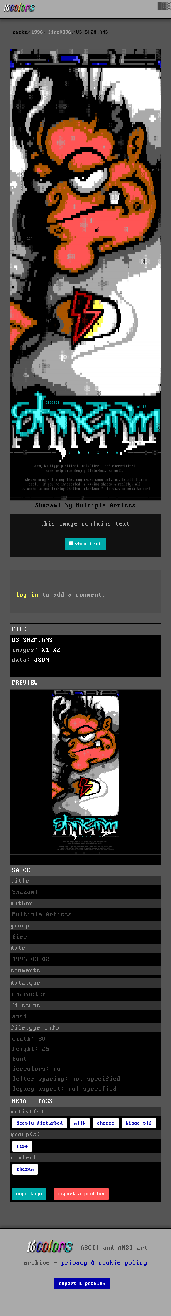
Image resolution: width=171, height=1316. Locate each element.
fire (22, 1146)
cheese (106, 1123)
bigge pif (139, 1123)
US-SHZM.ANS (32, 640)
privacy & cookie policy (104, 1263)
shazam (25, 1169)
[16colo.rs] (19, 9)
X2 (57, 650)
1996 (37, 32)
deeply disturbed (40, 1123)
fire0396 (59, 32)
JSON (41, 660)
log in (27, 595)
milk (80, 1123)
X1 (45, 650)
